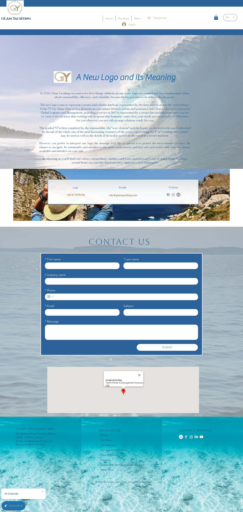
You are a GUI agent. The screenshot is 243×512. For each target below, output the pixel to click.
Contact (105, 459)
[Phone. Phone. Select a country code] (50, 297)
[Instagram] (173, 195)
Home (104, 435)
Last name (131, 259)
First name (53, 259)
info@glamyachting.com (123, 195)
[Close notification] (42, 491)
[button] (216, 17)
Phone (50, 290)
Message (52, 321)
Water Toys (107, 469)
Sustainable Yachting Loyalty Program (122, 464)
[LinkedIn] (178, 195)
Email (49, 306)
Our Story (106, 440)
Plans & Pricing (109, 454)
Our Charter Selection (113, 449)
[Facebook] (168, 195)
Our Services (108, 445)
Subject (128, 306)
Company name (55, 275)
